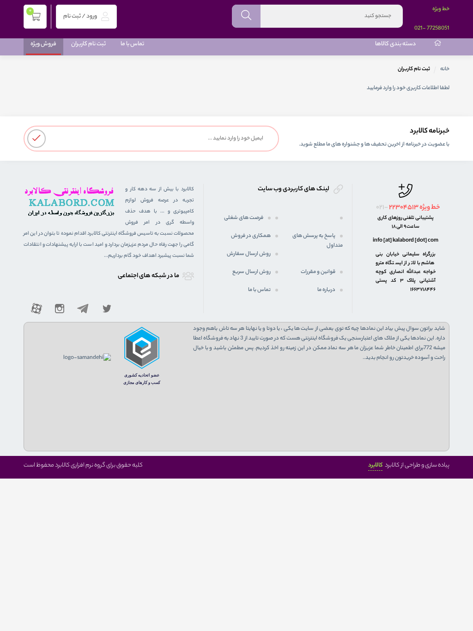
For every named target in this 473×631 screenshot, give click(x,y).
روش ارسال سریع (251, 272)
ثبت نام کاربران (88, 44)
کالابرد (375, 465)
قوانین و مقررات (318, 272)
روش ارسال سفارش (249, 254)
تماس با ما (132, 44)
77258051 (438, 28)
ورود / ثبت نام (80, 16)
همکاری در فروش (251, 236)
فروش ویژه (43, 44)
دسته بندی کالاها (395, 44)
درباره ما (326, 290)
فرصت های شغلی (243, 218)
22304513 (403, 207)
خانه (444, 69)
